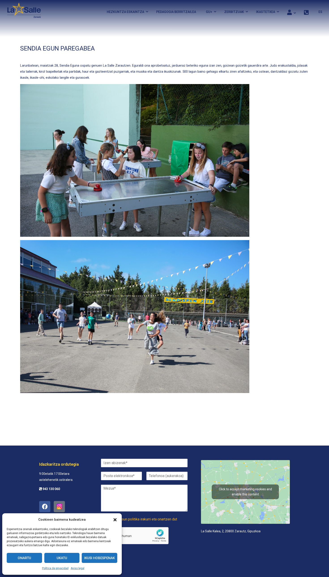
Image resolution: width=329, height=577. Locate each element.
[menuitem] (318, 12)
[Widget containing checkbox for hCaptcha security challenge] (135, 535)
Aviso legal (77, 568)
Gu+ (209, 12)
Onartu (24, 558)
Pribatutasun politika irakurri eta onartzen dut (142, 519)
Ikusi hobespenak (99, 558)
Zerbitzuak (234, 12)
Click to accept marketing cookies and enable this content (245, 491)
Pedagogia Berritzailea (176, 12)
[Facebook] (44, 506)
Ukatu (62, 558)
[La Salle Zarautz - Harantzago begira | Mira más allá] (24, 11)
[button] (115, 520)
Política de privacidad (55, 568)
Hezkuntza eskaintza (125, 12)
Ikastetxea (265, 12)
